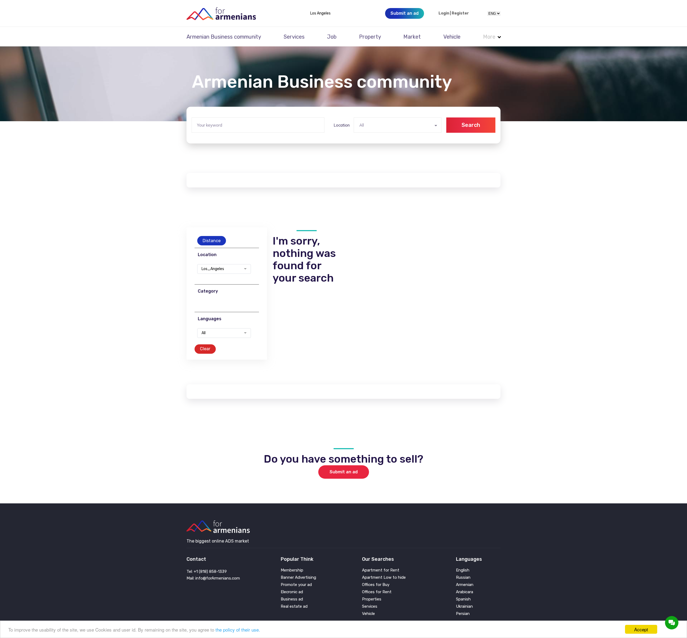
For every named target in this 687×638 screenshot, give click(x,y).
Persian (463, 614)
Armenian (464, 585)
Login (443, 13)
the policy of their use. (237, 629)
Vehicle (452, 36)
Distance (212, 240)
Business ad (292, 599)
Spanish (463, 599)
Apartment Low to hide (384, 578)
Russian (463, 578)
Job (332, 36)
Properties (371, 599)
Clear (205, 348)
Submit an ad (344, 471)
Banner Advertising (298, 578)
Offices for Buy (375, 585)
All (204, 333)
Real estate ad (294, 606)
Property (370, 36)
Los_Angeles (213, 269)
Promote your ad (296, 585)
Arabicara (464, 592)
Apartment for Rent (380, 570)
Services (294, 36)
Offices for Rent (377, 592)
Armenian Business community (224, 36)
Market (412, 36)
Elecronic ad (292, 592)
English (462, 570)
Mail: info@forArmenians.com (213, 578)
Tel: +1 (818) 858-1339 (207, 571)
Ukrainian (464, 606)
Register (460, 13)
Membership (292, 570)
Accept (641, 629)
